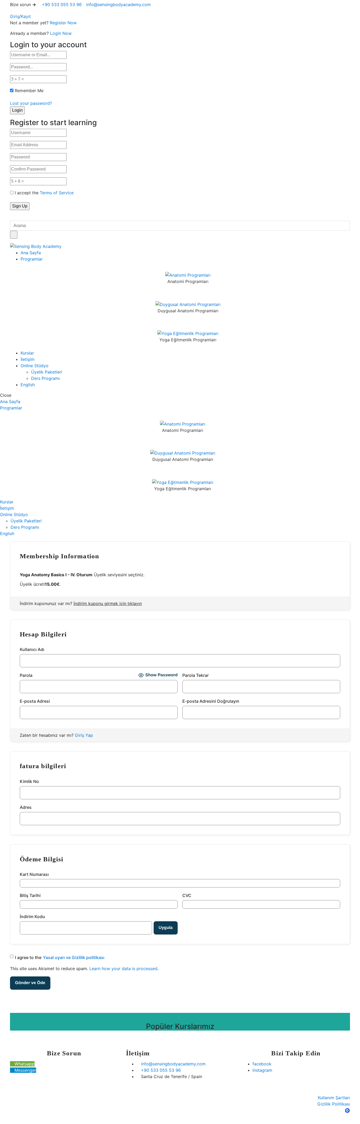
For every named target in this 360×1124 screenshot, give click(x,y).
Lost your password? (31, 103)
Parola (26, 675)
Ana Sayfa (31, 252)
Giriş (14, 16)
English (28, 384)
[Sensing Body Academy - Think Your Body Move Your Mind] (35, 246)
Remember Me (29, 90)
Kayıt (26, 16)
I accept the (44, 192)
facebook (261, 1063)
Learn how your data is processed (123, 968)
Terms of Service (57, 192)
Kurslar (27, 353)
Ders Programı (45, 378)
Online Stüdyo (34, 365)
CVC (186, 895)
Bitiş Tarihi (30, 895)
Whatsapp (24, 1063)
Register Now (63, 22)
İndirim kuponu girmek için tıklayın (108, 603)
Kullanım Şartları (334, 1097)
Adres (26, 807)
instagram (262, 1070)
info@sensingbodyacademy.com (118, 4)
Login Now (61, 33)
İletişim (28, 359)
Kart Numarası (34, 874)
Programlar (32, 259)
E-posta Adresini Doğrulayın (210, 701)
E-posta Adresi (35, 701)
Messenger (24, 1070)
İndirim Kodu (32, 916)
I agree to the (59, 957)
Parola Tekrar (195, 675)
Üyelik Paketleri (46, 372)
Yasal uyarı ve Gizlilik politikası (73, 957)
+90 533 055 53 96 (61, 4)
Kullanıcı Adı (32, 649)
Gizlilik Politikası (333, 1104)
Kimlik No (29, 781)
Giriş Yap (84, 735)
